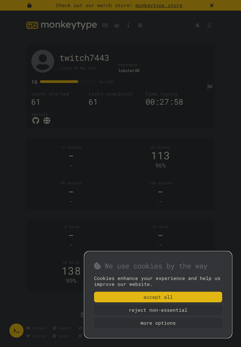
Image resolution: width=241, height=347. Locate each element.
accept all (158, 297)
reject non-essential (158, 310)
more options (158, 323)
